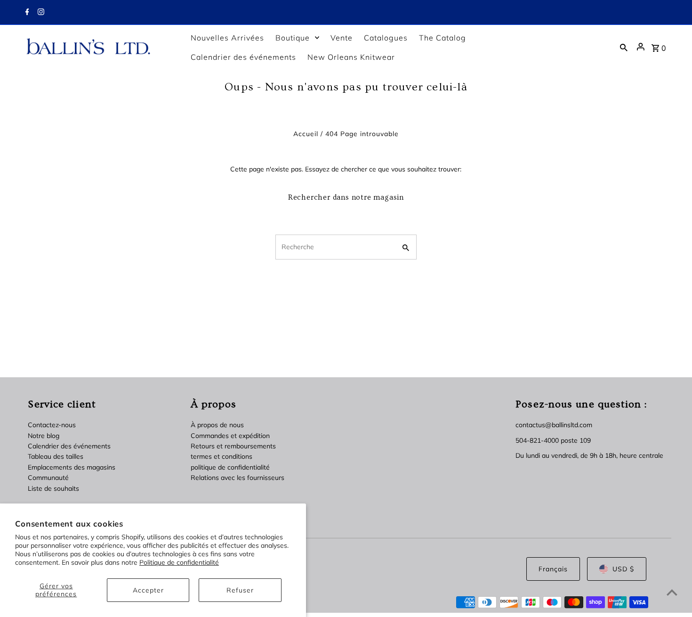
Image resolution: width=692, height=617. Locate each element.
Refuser (240, 590)
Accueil (305, 134)
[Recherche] (624, 47)
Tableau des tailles (55, 456)
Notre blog (43, 435)
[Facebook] (26, 12)
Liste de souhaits (53, 488)
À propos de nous (217, 425)
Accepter (148, 590)
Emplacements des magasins (71, 467)
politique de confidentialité (230, 467)
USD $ (623, 569)
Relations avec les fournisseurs (237, 477)
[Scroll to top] (672, 592)
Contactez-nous (52, 425)
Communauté (48, 477)
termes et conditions (221, 456)
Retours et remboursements (233, 446)
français (553, 569)
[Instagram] (39, 12)
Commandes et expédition (230, 435)
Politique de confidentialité (179, 562)
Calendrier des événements (69, 446)
